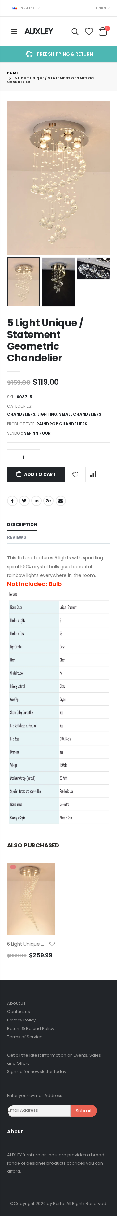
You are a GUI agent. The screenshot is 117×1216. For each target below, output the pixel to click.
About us (16, 1003)
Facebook (12, 501)
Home (13, 72)
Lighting (47, 414)
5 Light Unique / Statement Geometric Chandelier (45, 340)
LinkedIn (36, 501)
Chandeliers (21, 414)
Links (101, 8)
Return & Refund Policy (30, 1028)
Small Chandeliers (80, 414)
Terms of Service (25, 1037)
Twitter (24, 501)
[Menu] (14, 31)
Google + (48, 501)
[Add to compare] (93, 474)
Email (61, 501)
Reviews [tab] (17, 537)
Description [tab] (22, 524)
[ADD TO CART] (44, 873)
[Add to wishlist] (75, 474)
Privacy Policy (21, 1020)
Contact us (18, 1011)
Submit (84, 1110)
